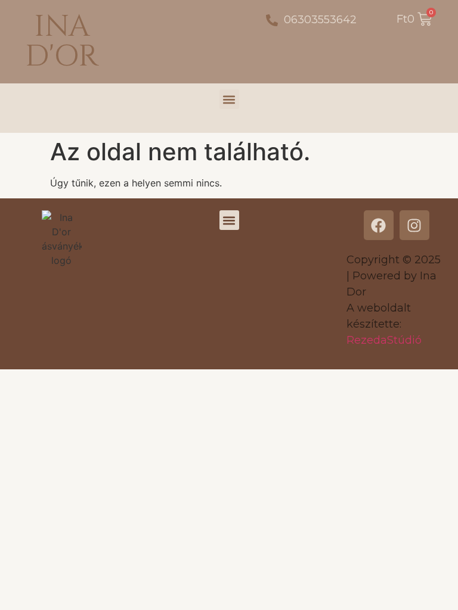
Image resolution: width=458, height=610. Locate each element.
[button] (229, 99)
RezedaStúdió (384, 340)
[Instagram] (414, 225)
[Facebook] (379, 225)
